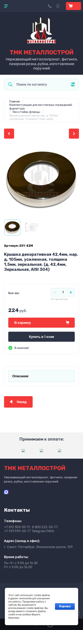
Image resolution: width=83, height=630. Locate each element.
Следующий (74, 134)
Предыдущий (9, 134)
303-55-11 (17, 527)
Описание (20, 376)
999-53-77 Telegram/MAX (29, 531)
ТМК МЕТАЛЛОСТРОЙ (42, 52)
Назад (22, 402)
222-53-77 (45, 527)
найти (10, 84)
